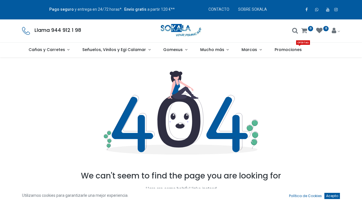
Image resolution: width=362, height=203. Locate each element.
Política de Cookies (305, 195)
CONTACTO (218, 9)
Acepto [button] (332, 195)
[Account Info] (336, 31)
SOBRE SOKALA (252, 9)
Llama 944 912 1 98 (58, 30)
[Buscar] (295, 31)
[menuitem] (288, 50)
